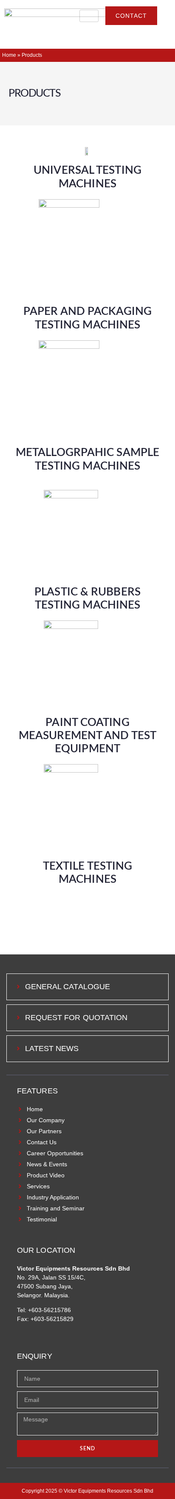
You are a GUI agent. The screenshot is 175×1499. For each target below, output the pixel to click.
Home (9, 55)
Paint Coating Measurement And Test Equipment (87, 735)
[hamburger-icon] (89, 16)
